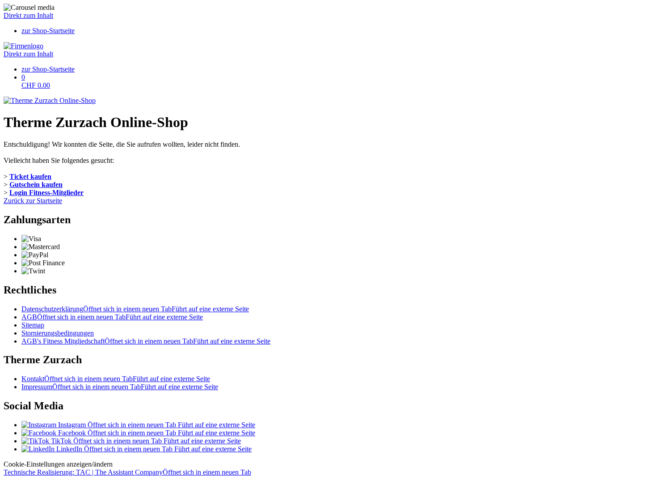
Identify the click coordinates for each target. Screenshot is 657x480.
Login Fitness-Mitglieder (46, 192)
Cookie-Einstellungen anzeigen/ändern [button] (58, 464)
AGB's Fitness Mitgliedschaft (145, 341)
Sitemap (32, 325)
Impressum (119, 387)
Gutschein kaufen (36, 184)
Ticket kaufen (30, 176)
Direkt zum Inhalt (28, 15)
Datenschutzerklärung (135, 309)
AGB (112, 317)
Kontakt (115, 378)
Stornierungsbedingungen (57, 333)
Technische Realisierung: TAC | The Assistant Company (127, 472)
